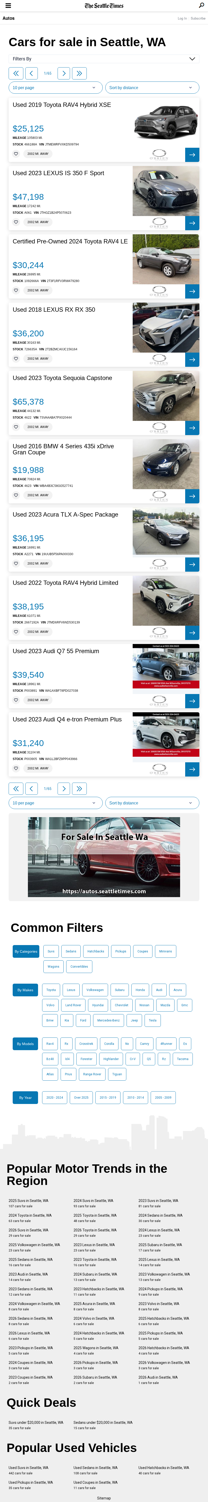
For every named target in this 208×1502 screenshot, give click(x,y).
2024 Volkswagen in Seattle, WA (34, 1306)
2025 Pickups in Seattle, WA (160, 1336)
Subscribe (198, 18)
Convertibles (79, 966)
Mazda (165, 1005)
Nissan (144, 1005)
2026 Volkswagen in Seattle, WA (164, 1365)
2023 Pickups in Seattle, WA (31, 1350)
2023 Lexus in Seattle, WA (94, 1247)
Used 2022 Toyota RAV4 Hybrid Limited (65, 583)
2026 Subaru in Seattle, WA (95, 1380)
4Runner (166, 1044)
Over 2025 (81, 1097)
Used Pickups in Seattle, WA (31, 1485)
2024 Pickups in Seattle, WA (160, 1291)
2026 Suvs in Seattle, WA (28, 1232)
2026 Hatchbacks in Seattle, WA (163, 1350)
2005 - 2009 (163, 1097)
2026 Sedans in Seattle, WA (31, 1321)
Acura (178, 990)
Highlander (111, 1059)
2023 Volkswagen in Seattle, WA (164, 1277)
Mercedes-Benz (108, 1020)
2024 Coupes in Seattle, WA (31, 1365)
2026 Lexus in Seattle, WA (29, 1336)
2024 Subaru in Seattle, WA (95, 1277)
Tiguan (117, 1074)
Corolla (109, 1044)
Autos (8, 18)
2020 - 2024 (54, 1097)
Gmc (184, 1005)
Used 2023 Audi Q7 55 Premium (56, 651)
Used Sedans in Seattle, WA (96, 1470)
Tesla (153, 1020)
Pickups (120, 951)
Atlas (50, 1074)
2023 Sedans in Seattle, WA (31, 1291)
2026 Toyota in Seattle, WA (95, 1232)
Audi (159, 990)
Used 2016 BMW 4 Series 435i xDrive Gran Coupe (63, 449)
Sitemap (104, 1498)
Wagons (53, 966)
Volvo (50, 1005)
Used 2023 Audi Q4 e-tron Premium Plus (67, 719)
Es (185, 1044)
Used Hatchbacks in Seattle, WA (163, 1470)
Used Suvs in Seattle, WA (28, 1470)
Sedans (71, 951)
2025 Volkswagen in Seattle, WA (34, 1247)
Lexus (71, 990)
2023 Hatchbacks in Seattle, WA (99, 1291)
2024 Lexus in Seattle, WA (159, 1232)
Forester (86, 1059)
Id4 (67, 1059)
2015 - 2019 (108, 1097)
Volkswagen (95, 990)
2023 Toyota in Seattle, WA (95, 1262)
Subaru (120, 990)
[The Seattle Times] (104, 6)
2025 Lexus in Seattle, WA (159, 1262)
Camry (144, 1044)
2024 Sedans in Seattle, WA (160, 1218)
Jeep (134, 1020)
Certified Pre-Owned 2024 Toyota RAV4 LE (70, 241)
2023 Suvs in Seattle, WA (158, 1203)
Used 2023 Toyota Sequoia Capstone (62, 378)
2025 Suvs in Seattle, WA (28, 1203)
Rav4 (50, 1044)
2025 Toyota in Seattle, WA (95, 1218)
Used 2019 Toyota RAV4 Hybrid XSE (62, 105)
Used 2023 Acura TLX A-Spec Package (65, 514)
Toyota (51, 990)
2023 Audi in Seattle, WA (28, 1277)
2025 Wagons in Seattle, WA (96, 1350)
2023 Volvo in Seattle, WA (158, 1306)
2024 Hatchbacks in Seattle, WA (99, 1336)
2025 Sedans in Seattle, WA (31, 1262)
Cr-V (133, 1059)
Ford (83, 1020)
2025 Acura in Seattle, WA (94, 1306)
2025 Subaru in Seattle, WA (160, 1247)
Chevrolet (121, 1005)
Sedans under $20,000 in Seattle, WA (103, 1425)
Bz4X (50, 1059)
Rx (66, 1044)
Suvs (51, 951)
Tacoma (182, 1059)
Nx (127, 1044)
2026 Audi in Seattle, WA (158, 1380)
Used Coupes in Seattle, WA (96, 1485)
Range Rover (92, 1074)
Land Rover (73, 1005)
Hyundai (98, 1005)
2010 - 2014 (135, 1097)
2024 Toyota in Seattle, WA (30, 1218)
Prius (68, 1074)
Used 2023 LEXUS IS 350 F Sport (58, 173)
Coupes (142, 951)
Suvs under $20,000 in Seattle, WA (36, 1425)
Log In (182, 18)
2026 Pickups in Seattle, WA (96, 1365)
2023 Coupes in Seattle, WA (31, 1380)
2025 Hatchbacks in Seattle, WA (163, 1321)
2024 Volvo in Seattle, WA (94, 1321)
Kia (67, 1020)
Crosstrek (86, 1044)
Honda (140, 990)
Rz (164, 1059)
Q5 (149, 1059)
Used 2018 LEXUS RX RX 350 (54, 310)
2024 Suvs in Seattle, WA (93, 1203)
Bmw (50, 1020)
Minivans (165, 951)
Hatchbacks (96, 951)
